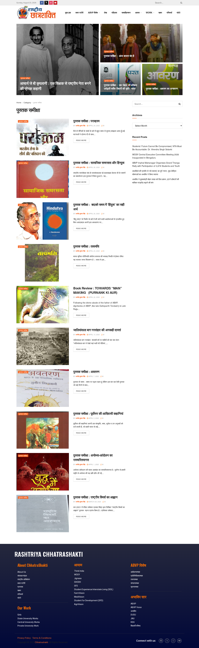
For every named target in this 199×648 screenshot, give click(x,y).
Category (27, 102)
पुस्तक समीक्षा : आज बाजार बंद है (119, 56)
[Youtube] (179, 641)
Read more (82, 139)
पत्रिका (114, 12)
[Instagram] (173, 641)
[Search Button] (181, 2)
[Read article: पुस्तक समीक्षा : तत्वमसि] (42, 262)
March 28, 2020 (94, 501)
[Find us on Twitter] (46, 2)
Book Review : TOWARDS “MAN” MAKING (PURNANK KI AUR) (97, 290)
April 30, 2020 (153, 94)
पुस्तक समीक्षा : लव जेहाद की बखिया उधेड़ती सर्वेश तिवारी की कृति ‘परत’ (120, 86)
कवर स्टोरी (79, 12)
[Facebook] (161, 641)
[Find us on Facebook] (42, 2)
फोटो (178, 12)
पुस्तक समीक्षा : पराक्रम (86, 121)
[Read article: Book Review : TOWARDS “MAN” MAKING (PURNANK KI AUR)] (42, 304)
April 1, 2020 (93, 464)
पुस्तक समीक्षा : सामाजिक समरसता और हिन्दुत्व (98, 162)
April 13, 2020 (94, 334)
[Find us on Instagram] (51, 2)
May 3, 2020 (39, 94)
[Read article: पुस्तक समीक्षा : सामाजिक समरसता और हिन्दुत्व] (42, 179)
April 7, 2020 (93, 376)
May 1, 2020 (110, 94)
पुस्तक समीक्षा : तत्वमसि (86, 246)
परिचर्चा (169, 12)
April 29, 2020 (94, 125)
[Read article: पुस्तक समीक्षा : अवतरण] (42, 388)
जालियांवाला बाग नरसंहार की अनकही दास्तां (97, 329)
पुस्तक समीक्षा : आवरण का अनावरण (162, 88)
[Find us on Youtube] (55, 2)
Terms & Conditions (41, 638)
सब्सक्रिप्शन (126, 12)
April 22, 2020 (94, 297)
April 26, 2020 (94, 167)
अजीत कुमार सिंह (27, 94)
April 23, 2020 (94, 251)
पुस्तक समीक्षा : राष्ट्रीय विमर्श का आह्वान (95, 497)
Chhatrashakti (41, 642)
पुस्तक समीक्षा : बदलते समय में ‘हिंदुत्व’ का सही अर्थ (98, 206)
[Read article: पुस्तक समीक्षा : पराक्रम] (42, 137)
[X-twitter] (167, 641)
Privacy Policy (24, 638)
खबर (160, 12)
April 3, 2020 (93, 418)
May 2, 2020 (110, 61)
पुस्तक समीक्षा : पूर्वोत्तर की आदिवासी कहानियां (98, 413)
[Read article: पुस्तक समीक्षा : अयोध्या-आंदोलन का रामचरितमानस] (42, 471)
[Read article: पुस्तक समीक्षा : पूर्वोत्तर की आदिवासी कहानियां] (42, 430)
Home (18, 102)
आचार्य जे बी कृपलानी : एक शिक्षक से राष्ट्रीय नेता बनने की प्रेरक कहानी (55, 86)
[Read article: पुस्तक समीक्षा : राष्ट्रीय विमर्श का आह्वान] (42, 513)
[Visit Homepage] (36, 12)
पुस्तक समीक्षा (25, 78)
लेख (105, 12)
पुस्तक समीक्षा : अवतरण (86, 371)
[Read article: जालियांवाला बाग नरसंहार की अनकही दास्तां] (42, 346)
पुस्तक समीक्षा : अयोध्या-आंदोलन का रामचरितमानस (92, 457)
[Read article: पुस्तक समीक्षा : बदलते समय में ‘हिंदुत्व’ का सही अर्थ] (42, 221)
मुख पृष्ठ (68, 12)
